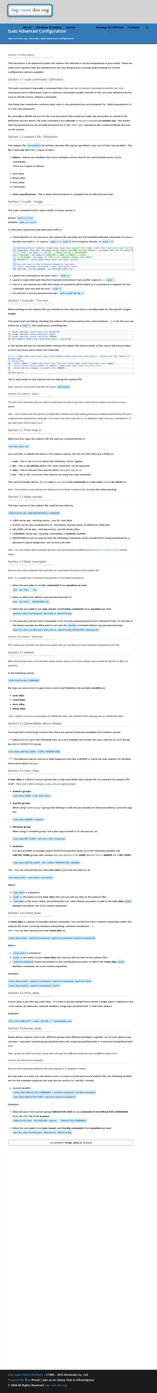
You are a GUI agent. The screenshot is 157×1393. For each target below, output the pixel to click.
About (27, 27)
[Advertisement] (23, 1213)
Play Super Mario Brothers (25, 1375)
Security (85, 27)
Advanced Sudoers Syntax (107, 549)
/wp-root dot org (55, 1385)
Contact (133, 27)
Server (70, 27)
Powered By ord (24, 1380)
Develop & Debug (48, 27)
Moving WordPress (109, 27)
